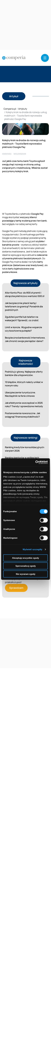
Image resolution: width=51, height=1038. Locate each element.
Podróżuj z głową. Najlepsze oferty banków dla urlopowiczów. (24, 373)
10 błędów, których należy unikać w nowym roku (24, 383)
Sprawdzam (16, 587)
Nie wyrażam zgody (25, 574)
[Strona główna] (14, 58)
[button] (45, 58)
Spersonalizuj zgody (25, 566)
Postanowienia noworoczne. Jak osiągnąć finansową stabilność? (22, 415)
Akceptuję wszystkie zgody (25, 558)
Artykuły (22, 108)
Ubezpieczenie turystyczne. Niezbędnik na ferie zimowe (20, 394)
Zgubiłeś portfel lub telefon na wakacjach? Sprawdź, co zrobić (22, 318)
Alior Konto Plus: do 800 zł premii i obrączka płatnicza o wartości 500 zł (24, 294)
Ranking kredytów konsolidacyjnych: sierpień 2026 (25, 449)
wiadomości (6, 153)
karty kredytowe (20, 153)
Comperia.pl (10, 108)
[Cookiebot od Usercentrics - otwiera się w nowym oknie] (36, 462)
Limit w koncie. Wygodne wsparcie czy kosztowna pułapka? (23, 329)
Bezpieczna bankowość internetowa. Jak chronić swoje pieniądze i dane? (25, 339)
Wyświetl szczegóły (32, 549)
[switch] (44, 520)
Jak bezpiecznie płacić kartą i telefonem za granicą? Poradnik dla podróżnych (24, 306)
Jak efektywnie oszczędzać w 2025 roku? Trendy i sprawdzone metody (24, 404)
